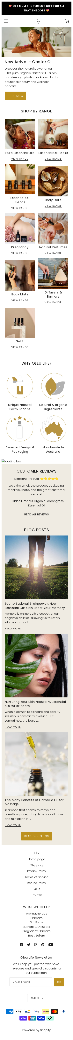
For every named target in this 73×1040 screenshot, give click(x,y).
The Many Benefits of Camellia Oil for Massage (34, 802)
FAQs (36, 889)
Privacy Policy (36, 871)
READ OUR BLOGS (36, 836)
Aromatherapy (36, 913)
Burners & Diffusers (36, 927)
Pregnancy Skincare (37, 931)
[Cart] (67, 21)
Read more (13, 628)
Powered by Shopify (36, 1030)
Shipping (36, 865)
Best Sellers (36, 935)
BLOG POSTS (36, 530)
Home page (36, 859)
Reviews (36, 895)
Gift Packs (37, 922)
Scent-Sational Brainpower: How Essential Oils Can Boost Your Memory (35, 605)
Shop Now (15, 96)
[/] (36, 21)
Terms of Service (36, 877)
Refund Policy (36, 883)
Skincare (37, 918)
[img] (21, 945)
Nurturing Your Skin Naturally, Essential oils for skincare (35, 704)
